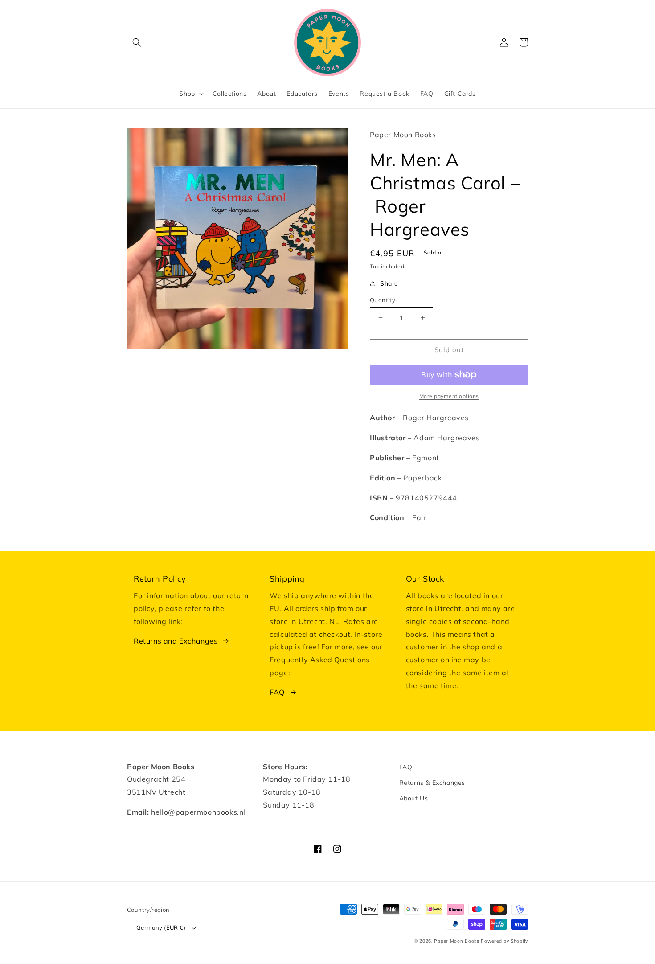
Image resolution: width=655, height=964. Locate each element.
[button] (137, 42)
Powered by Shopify (504, 941)
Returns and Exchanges (176, 640)
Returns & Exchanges (432, 783)
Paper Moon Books (456, 941)
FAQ (277, 692)
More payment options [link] (449, 396)
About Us (413, 798)
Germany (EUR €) (160, 927)
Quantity (382, 300)
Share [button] (389, 283)
